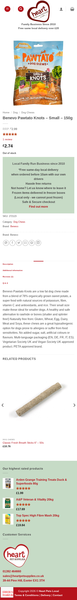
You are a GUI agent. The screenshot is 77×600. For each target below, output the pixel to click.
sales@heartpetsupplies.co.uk (23, 576)
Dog (15, 112)
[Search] (21, 9)
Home (6, 112)
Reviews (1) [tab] (8, 277)
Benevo (14, 226)
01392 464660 (12, 571)
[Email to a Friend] (25, 243)
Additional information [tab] (13, 270)
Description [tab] (8, 264)
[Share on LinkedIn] (38, 243)
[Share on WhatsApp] (6, 243)
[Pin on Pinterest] (32, 243)
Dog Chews (27, 112)
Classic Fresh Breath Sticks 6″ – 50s (23, 442)
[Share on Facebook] (12, 243)
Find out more (38, 206)
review (7, 139)
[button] (7, 9)
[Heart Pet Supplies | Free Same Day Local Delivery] (38, 11)
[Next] (74, 412)
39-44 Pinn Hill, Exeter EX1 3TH (24, 580)
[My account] (61, 9)
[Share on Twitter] (19, 243)
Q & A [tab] (5, 283)
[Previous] (3, 412)
